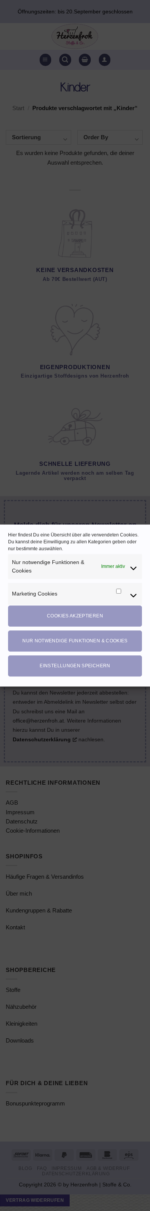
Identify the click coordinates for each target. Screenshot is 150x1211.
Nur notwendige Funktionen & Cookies (75, 640)
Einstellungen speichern (75, 665)
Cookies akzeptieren (75, 616)
